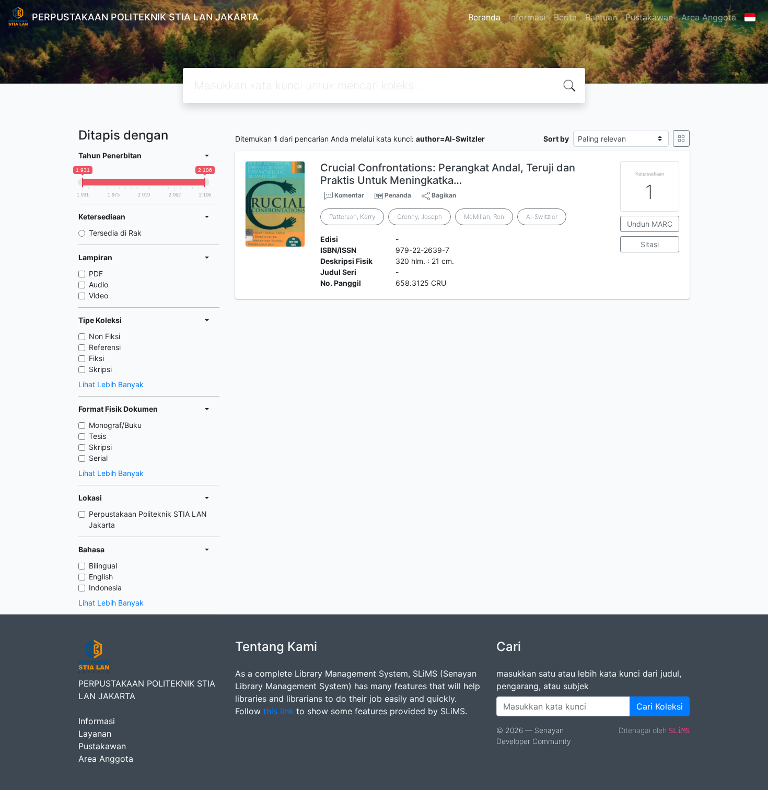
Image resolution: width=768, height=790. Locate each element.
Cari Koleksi (659, 706)
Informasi (527, 17)
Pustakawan (649, 17)
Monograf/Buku (115, 425)
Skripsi (100, 369)
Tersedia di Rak (115, 232)
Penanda (398, 195)
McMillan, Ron (484, 216)
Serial (98, 458)
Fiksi (96, 358)
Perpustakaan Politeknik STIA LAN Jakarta (148, 519)
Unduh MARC (649, 223)
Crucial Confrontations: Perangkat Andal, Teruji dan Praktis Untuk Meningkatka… (447, 174)
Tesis (97, 436)
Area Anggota (708, 17)
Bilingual (103, 565)
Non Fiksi (104, 336)
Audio (98, 284)
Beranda (484, 17)
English (101, 576)
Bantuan (601, 17)
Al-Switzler (541, 216)
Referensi (105, 347)
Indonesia (105, 587)
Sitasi (650, 244)
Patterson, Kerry (352, 216)
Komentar (348, 195)
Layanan (94, 733)
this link (278, 711)
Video (98, 295)
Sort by (556, 138)
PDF (96, 273)
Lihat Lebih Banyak (111, 384)
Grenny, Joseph (419, 216)
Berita (565, 17)
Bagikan (443, 195)
